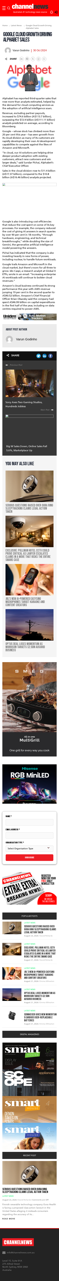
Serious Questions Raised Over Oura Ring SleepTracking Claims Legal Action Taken (40, 929)
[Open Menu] (4, 8)
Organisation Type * (15, 842)
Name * (9, 816)
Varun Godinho (26, 339)
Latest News (16, 25)
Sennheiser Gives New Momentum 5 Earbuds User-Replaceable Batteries (40, 1017)
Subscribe (29, 857)
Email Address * (13, 829)
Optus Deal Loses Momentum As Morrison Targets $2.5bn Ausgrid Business (39, 996)
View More (8, 1044)
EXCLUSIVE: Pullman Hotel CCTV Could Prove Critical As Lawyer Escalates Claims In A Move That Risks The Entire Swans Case (40, 952)
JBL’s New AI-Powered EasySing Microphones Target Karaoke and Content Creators (39, 975)
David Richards (46, 936)
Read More (8, 1219)
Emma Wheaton (47, 981)
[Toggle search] (8, 8)
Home (5, 25)
